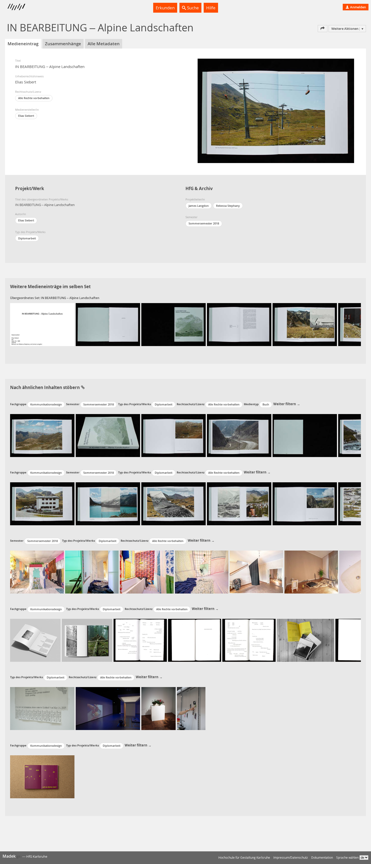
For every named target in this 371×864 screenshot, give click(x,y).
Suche (192, 8)
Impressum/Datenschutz (290, 857)
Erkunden (165, 8)
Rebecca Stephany (228, 206)
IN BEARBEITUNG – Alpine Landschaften (70, 298)
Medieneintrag (23, 44)
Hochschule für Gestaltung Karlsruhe (244, 857)
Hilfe (211, 8)
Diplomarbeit (27, 238)
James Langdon (199, 206)
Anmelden (357, 7)
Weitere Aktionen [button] (344, 28)
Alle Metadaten (104, 44)
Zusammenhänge (63, 44)
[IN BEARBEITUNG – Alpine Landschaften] (42, 324)
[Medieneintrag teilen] (322, 28)
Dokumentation (322, 857)
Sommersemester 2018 (204, 223)
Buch (265, 404)
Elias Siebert (26, 116)
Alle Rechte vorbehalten (33, 98)
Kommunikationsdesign (46, 404)
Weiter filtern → (286, 404)
